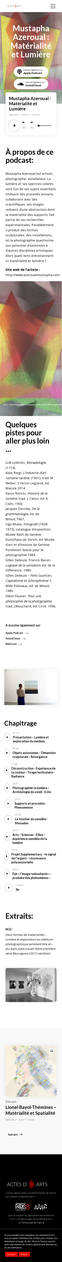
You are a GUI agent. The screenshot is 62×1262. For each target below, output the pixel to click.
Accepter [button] (11, 1254)
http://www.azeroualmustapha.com (33, 275)
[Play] (14, 126)
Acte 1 (26, 114)
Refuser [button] (24, 1254)
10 (23, 127)
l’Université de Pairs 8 (33, 1222)
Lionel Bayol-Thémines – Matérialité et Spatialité (31, 1110)
